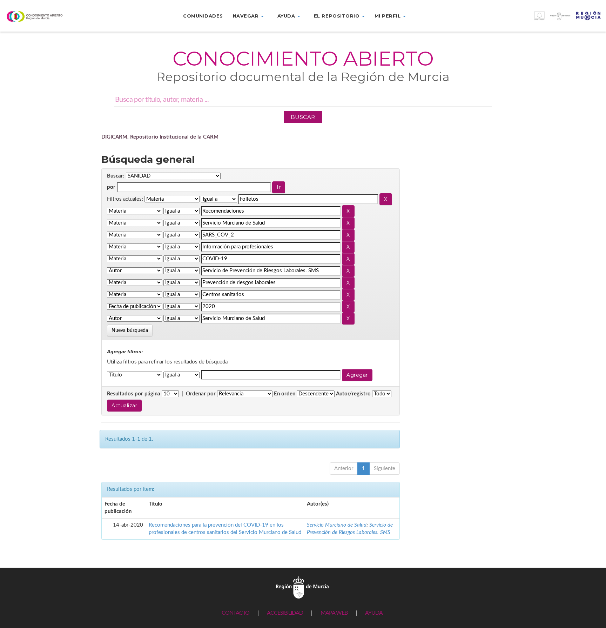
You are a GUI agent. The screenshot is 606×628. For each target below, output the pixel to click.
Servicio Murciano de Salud (336, 525)
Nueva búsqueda (130, 330)
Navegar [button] (246, 16)
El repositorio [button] (337, 16)
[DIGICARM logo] (50, 16)
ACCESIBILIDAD (285, 613)
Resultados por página (133, 393)
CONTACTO (235, 613)
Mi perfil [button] (388, 16)
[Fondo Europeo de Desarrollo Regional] (530, 19)
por (111, 187)
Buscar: (115, 176)
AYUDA (374, 613)
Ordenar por (201, 393)
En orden (284, 393)
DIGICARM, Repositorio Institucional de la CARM (159, 137)
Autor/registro (353, 393)
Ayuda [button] (287, 16)
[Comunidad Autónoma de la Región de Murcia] (302, 587)
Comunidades (203, 16)
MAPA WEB (334, 613)
